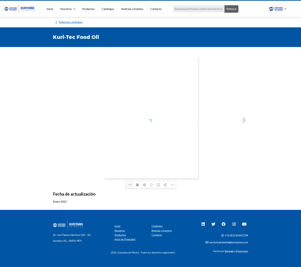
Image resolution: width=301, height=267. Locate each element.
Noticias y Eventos (132, 8)
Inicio (50, 8)
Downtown (242, 251)
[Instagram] (234, 224)
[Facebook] (223, 224)
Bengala (229, 251)
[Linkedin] (203, 224)
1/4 (129, 184)
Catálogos (108, 8)
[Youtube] (244, 224)
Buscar (232, 8)
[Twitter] (213, 224)
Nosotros (66, 8)
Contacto (156, 8)
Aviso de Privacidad (124, 239)
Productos (88, 8)
